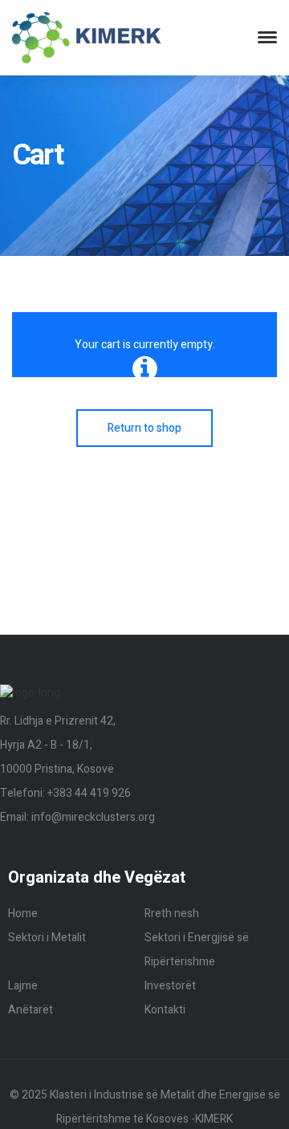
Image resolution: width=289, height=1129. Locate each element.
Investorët (170, 985)
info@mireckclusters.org (93, 817)
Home (23, 913)
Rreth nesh (171, 913)
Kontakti (164, 1009)
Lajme (23, 985)
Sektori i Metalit (47, 937)
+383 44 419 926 (89, 793)
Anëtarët (30, 1009)
